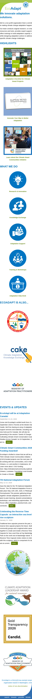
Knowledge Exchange (18, 217)
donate (28, 697)
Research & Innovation (17, 191)
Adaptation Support (17, 244)
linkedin (13, 697)
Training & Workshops (17, 270)
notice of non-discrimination (18, 686)
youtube (21, 697)
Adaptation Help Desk (18, 296)
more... (9, 442)
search (6, 697)
